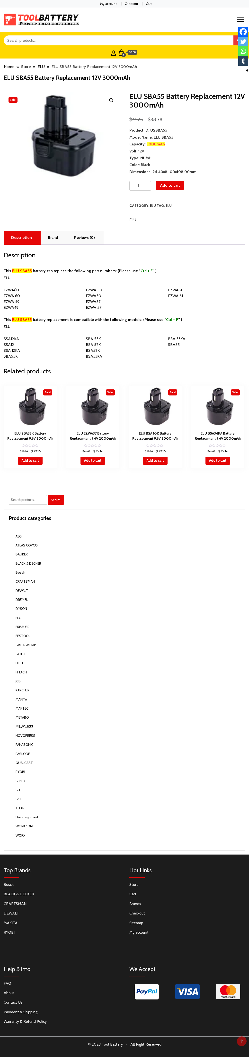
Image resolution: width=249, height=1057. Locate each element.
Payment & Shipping (20, 1012)
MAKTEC (22, 708)
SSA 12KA (12, 350)
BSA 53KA (176, 338)
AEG (19, 536)
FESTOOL (23, 636)
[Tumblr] (243, 61)
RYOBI (20, 772)
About (9, 992)
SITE (19, 790)
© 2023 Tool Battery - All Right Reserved (124, 1044)
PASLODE (23, 754)
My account (108, 4)
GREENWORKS (26, 645)
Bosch (20, 572)
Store (134, 884)
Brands (135, 903)
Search (56, 500)
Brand (53, 237)
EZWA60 (11, 290)
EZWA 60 (12, 296)
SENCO (21, 781)
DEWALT (22, 590)
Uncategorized (27, 817)
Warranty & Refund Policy (25, 1021)
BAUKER (22, 554)
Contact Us (13, 1002)
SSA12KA (11, 338)
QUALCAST (24, 763)
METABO (22, 717)
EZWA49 (11, 307)
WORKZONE (25, 826)
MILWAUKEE (24, 726)
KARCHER (22, 690)
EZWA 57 (93, 307)
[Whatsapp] (243, 51)
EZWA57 (93, 301)
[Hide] (247, 70)
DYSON (21, 608)
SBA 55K (93, 338)
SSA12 (9, 344)
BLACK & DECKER (28, 563)
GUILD (20, 654)
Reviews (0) (84, 237)
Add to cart (170, 185)
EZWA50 (93, 296)
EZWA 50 (94, 290)
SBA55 (174, 344)
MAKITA (21, 699)
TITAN (20, 808)
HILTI (19, 663)
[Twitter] (243, 41)
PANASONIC (24, 744)
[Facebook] (243, 32)
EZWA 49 (11, 301)
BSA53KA (94, 356)
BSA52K (93, 350)
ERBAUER (22, 627)
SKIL (19, 799)
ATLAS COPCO (27, 545)
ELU (153, 205)
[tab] (21, 238)
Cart (149, 4)
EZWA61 (175, 290)
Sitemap (136, 923)
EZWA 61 (175, 296)
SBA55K (11, 356)
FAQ (7, 983)
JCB (18, 681)
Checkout (131, 4)
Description (21, 237)
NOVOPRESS (25, 735)
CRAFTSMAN (25, 581)
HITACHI (21, 672)
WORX (20, 835)
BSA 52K (93, 344)
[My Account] (113, 52)
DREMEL (22, 599)
